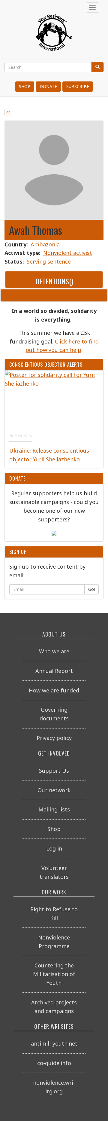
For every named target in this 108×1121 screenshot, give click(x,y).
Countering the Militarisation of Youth (54, 974)
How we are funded (54, 690)
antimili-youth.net (54, 1043)
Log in (54, 848)
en (8, 112)
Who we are (54, 651)
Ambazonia (45, 244)
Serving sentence (49, 261)
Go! (91, 589)
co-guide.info (54, 1063)
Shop (24, 86)
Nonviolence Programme (54, 942)
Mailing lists (54, 809)
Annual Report (54, 670)
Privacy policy (54, 737)
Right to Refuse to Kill (54, 913)
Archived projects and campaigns (54, 1007)
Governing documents (54, 714)
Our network (54, 790)
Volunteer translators (54, 872)
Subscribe (77, 86)
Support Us (54, 770)
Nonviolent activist (67, 252)
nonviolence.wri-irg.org (54, 1087)
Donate (48, 86)
